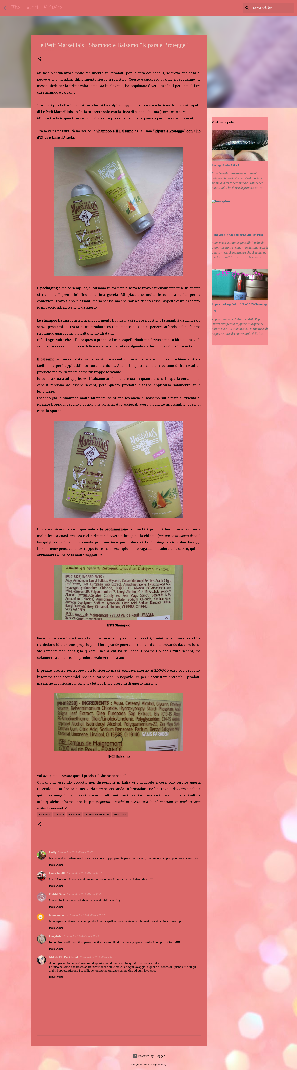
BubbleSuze (57, 894)
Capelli (59, 814)
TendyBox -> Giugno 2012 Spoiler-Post (237, 234)
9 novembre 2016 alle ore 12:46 (75, 852)
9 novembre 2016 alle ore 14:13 (84, 873)
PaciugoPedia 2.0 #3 (225, 165)
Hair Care (74, 814)
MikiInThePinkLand (63, 957)
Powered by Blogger (151, 1056)
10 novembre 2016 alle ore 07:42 (80, 936)
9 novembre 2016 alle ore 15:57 (87, 915)
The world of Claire (37, 8)
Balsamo (44, 814)
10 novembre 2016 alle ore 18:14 (98, 957)
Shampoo (120, 814)
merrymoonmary (159, 1064)
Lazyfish (55, 936)
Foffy (52, 852)
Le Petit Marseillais (97, 814)
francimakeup (58, 915)
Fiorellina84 (57, 873)
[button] (39, 59)
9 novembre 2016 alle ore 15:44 (84, 894)
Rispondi (56, 864)
